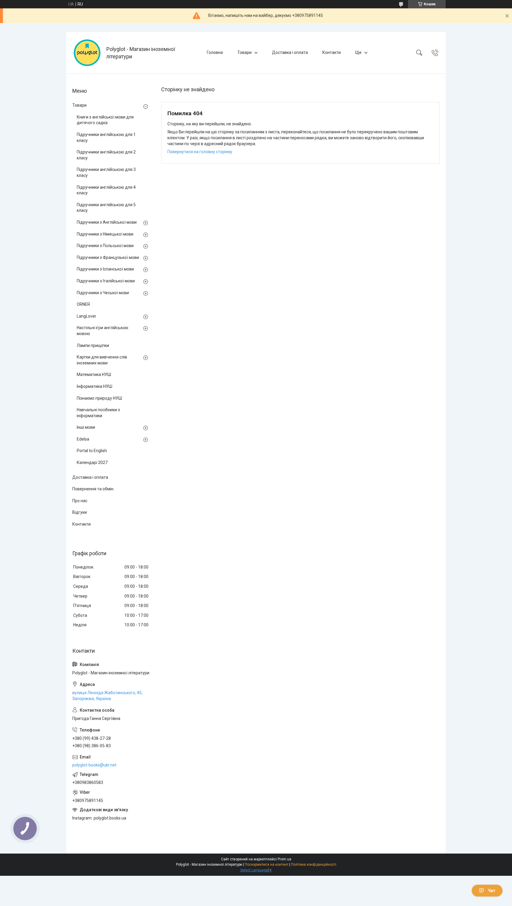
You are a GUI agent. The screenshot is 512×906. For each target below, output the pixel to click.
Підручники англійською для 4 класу (106, 190)
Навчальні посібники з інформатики (98, 412)
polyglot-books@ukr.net (94, 765)
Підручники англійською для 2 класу (106, 155)
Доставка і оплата (290, 52)
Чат (491, 890)
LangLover (86, 316)
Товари (244, 52)
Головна (215, 52)
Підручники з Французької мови (108, 257)
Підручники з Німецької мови (105, 234)
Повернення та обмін (92, 488)
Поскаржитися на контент (266, 864)
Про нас (79, 500)
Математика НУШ (94, 374)
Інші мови (86, 427)
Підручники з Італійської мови (106, 280)
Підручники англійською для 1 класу (106, 137)
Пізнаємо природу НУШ (99, 398)
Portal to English (92, 450)
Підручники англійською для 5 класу (106, 207)
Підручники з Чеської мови (103, 292)
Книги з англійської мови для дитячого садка (105, 120)
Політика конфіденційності (313, 864)
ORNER (83, 304)
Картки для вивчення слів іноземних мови (102, 360)
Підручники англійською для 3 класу (106, 172)
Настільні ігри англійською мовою (102, 330)
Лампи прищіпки (93, 345)
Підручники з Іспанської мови (105, 269)
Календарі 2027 (92, 462)
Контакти (331, 52)
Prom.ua (284, 859)
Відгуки (79, 512)
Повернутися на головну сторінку (199, 151)
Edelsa (83, 439)
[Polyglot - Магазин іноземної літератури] (87, 53)
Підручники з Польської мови (105, 245)
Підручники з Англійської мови (107, 222)
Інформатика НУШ (94, 386)
